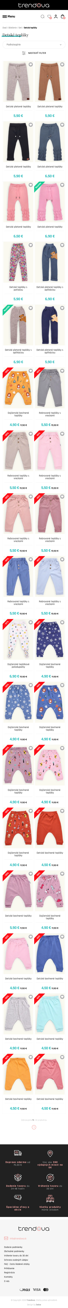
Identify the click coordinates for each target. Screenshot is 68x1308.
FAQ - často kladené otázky (17, 1264)
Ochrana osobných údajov (16, 1259)
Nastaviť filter (37, 53)
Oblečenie (12, 27)
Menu (11, 16)
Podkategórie (14, 44)
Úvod (4, 27)
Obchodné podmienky (14, 1251)
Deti (20, 27)
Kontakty (8, 1276)
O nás (6, 1281)
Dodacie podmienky (13, 1247)
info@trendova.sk (18, 1238)
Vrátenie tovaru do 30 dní (16, 1255)
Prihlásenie (9, 1268)
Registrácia (9, 1272)
